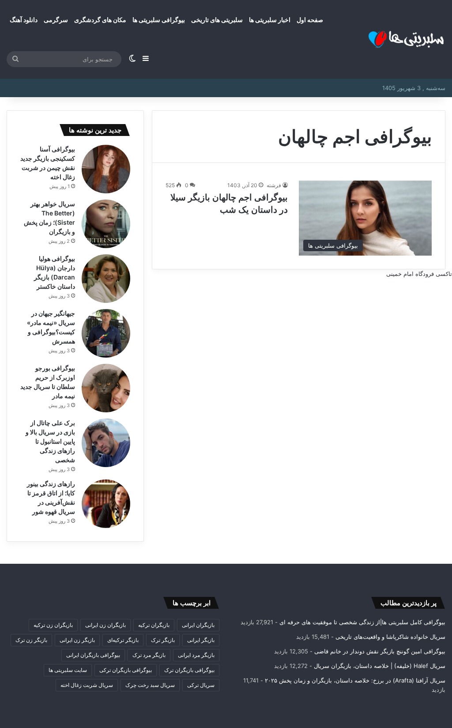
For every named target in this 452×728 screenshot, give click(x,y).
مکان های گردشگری (100, 19)
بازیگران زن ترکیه (53, 625)
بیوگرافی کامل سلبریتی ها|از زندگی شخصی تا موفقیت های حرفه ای (362, 622)
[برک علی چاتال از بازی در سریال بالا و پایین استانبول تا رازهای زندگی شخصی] (106, 443)
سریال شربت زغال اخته (86, 685)
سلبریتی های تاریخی (217, 19)
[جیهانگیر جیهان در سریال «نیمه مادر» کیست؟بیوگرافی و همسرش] (106, 333)
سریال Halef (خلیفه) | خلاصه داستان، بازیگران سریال (379, 665)
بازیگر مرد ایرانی (196, 655)
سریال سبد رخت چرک (150, 685)
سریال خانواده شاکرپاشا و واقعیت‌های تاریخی (390, 636)
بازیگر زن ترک (31, 640)
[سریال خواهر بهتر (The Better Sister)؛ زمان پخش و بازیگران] (106, 224)
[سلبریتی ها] (390, 39)
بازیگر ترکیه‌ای (123, 640)
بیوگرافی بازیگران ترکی (125, 670)
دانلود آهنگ (24, 19)
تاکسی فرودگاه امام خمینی (419, 273)
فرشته (274, 185)
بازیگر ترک (163, 640)
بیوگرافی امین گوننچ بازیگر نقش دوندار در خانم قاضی (379, 651)
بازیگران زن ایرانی (105, 625)
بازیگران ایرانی (198, 625)
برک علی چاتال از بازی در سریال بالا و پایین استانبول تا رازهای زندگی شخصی (50, 441)
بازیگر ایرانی (201, 640)
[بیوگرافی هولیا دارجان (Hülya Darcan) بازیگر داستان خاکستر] (106, 278)
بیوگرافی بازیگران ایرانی (93, 655)
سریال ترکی (201, 685)
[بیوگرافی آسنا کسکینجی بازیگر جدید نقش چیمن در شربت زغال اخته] (106, 169)
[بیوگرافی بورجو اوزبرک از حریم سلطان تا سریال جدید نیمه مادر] (106, 388)
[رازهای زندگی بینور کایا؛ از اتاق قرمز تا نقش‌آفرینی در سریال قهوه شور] (106, 503)
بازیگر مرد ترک (149, 655)
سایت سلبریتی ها (68, 670)
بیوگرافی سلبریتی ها (158, 19)
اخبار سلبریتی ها (269, 19)
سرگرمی (56, 19)
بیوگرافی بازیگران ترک (189, 670)
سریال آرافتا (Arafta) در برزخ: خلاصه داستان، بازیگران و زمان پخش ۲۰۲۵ (355, 680)
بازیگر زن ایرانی (77, 640)
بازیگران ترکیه (154, 625)
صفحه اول (310, 19)
